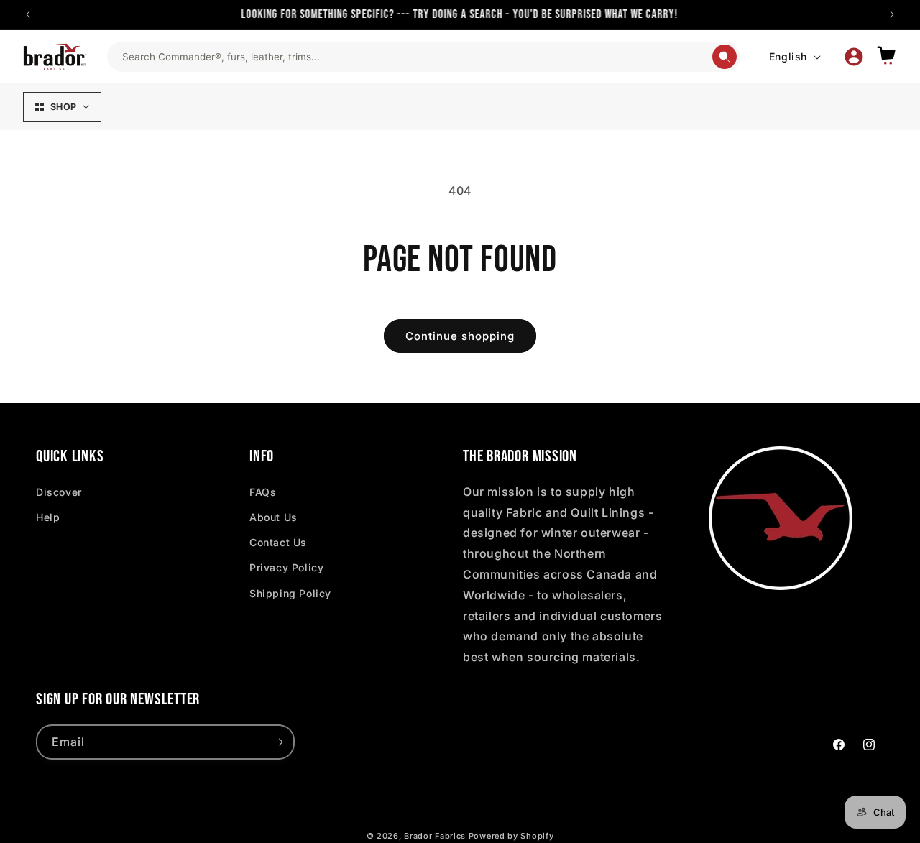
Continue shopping (460, 336)
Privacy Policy (286, 567)
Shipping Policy (290, 593)
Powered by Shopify (511, 836)
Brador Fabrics (435, 836)
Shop (63, 106)
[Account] (854, 57)
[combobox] (416, 56)
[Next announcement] (892, 14)
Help (48, 517)
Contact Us (278, 542)
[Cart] (886, 56)
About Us (273, 517)
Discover (59, 492)
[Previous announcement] (28, 14)
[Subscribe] (277, 742)
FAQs (262, 492)
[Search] (724, 57)
